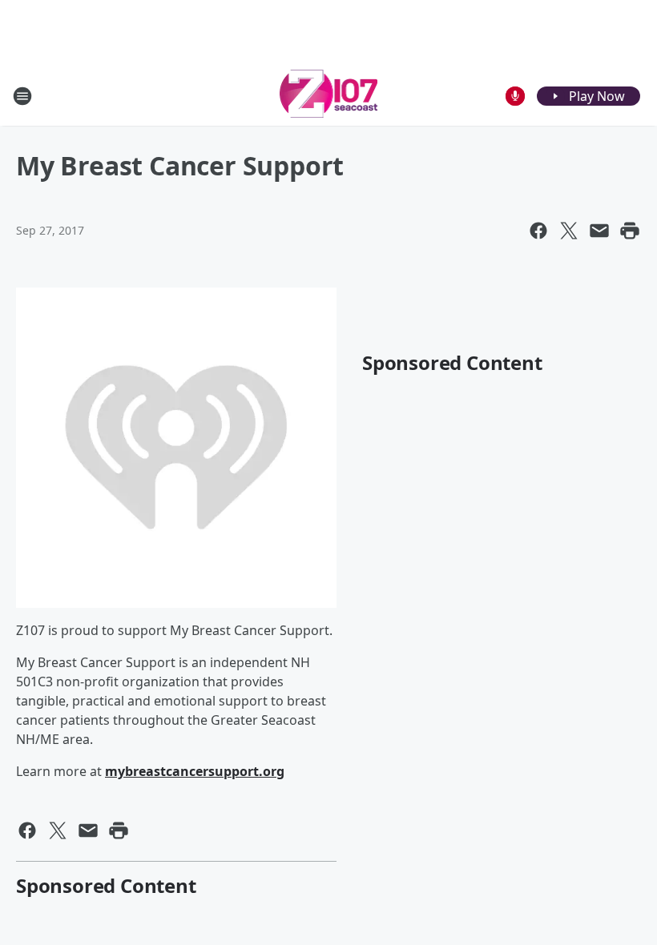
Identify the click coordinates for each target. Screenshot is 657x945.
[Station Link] (329, 96)
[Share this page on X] (569, 230)
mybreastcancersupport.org (194, 771)
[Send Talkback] (515, 96)
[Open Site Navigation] (22, 96)
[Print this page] (630, 230)
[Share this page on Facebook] (538, 230)
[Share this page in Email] (599, 230)
